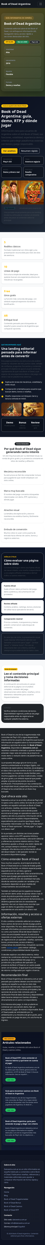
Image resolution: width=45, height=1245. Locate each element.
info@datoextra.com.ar (20, 1223)
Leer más (10, 1080)
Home (6, 1192)
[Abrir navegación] (41, 4)
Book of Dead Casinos (13, 1206)
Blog (6, 1195)
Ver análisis (9, 150)
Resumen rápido (29, 150)
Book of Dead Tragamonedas (16, 1199)
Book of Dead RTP (11, 1210)
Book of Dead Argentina (16, 3)
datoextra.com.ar (19, 1219)
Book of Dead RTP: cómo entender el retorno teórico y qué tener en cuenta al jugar (21, 1060)
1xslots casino (12, 947)
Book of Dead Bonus (12, 1203)
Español (21, 1226)
